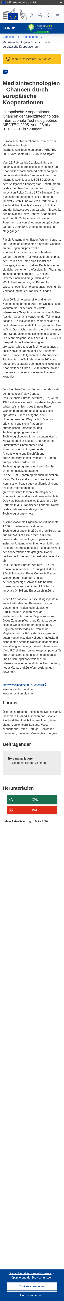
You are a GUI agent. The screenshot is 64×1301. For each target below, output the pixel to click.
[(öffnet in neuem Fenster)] (15, 14)
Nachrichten (30, 36)
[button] (40, 15)
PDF (35, 809)
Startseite (9, 36)
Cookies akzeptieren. (32, 1286)
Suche (49, 15)
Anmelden (32, 15)
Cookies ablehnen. (32, 1295)
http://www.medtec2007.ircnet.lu (24, 684)
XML (35, 799)
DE (5, 71)
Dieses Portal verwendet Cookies (30, 1273)
